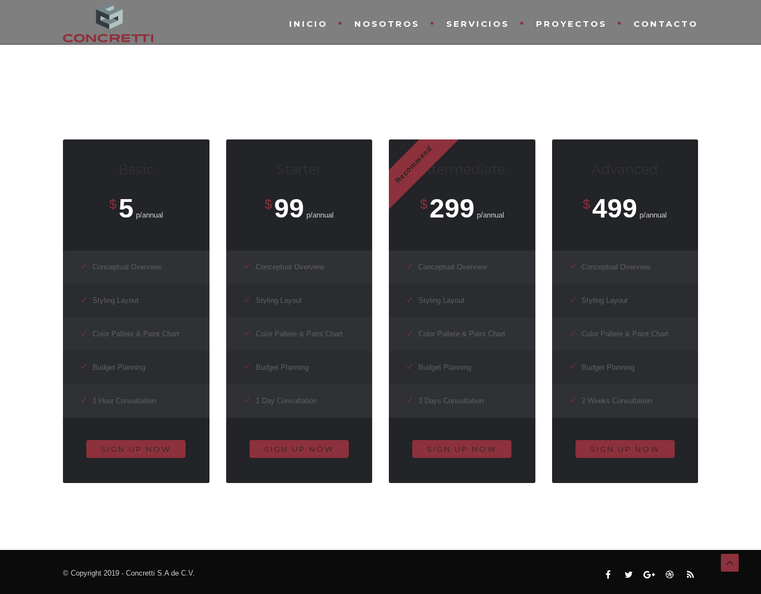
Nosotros (386, 23)
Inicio (308, 23)
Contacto (665, 23)
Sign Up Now (136, 449)
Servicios (477, 23)
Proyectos (571, 23)
